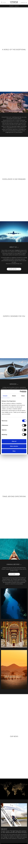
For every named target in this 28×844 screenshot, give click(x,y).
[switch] (24, 425)
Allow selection (14, 446)
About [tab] (23, 395)
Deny (14, 451)
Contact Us (24, 2)
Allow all (14, 441)
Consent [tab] (5, 395)
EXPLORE (14, 574)
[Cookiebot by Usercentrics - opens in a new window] (20, 392)
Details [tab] (14, 395)
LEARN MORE (14, 269)
